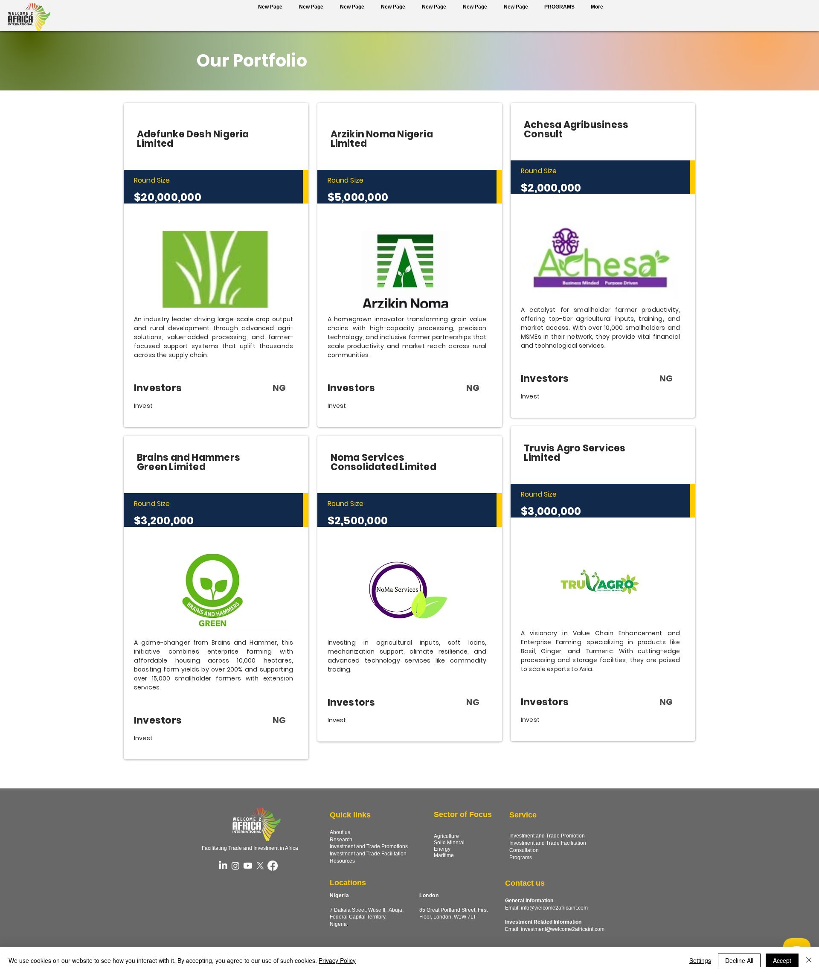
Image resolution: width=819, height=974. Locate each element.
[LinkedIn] (223, 866)
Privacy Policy (337, 960)
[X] (260, 866)
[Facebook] (272, 866)
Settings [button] (700, 960)
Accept (782, 960)
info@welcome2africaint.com (554, 908)
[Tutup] (809, 960)
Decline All (739, 960)
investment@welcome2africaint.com (562, 929)
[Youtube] (248, 866)
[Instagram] (235, 866)
